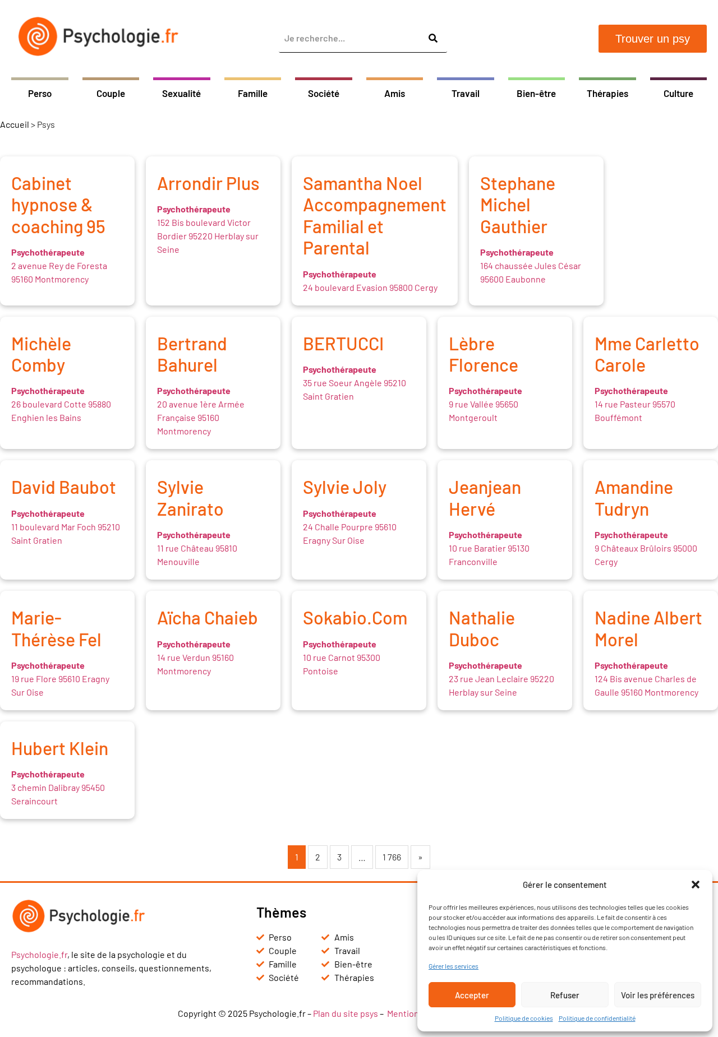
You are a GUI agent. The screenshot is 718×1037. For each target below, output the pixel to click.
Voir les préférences (657, 995)
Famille (253, 93)
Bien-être (536, 93)
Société (323, 93)
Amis (394, 93)
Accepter (472, 995)
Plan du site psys (345, 1013)
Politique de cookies (524, 1018)
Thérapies (607, 93)
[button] (695, 884)
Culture (678, 93)
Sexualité (181, 93)
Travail (466, 93)
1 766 (392, 856)
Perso (40, 93)
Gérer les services (453, 966)
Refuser (564, 995)
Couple (110, 93)
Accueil (14, 124)
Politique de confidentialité (597, 1018)
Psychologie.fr (39, 954)
